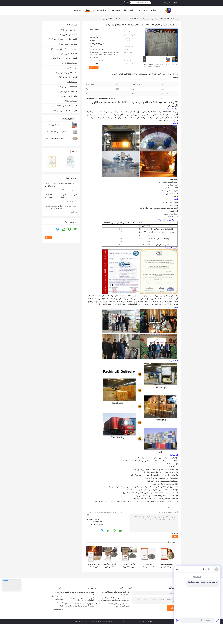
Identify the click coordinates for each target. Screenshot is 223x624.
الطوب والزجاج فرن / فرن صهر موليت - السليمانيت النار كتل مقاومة (80, 599)
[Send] (177, 620)
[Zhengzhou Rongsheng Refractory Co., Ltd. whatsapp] (71, 229)
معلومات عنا (116, 10)
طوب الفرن (72, 101)
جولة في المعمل (129, 10)
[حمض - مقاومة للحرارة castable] (74, 125)
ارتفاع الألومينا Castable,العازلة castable (120, 501)
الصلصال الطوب (71, 53)
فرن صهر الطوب (70, 30)
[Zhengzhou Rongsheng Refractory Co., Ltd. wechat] (65, 229)
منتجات (87, 10)
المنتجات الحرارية (70, 91)
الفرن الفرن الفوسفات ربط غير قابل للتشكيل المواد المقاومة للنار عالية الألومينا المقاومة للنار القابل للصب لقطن (148, 565)
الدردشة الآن (166, 2)
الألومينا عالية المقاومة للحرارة (65, 39)
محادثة (93, 68)
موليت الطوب (72, 82)
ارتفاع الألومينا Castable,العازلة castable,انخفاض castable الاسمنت (153, 501)
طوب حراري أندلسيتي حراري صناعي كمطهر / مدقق (78, 593)
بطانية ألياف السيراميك (68, 96)
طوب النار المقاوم (70, 34)
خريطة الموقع (58, 609)
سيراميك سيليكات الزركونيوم (66, 49)
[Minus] (177, 569)
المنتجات (172, 19)
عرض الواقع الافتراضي (100, 10)
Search (127, 3)
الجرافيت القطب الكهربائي (67, 110)
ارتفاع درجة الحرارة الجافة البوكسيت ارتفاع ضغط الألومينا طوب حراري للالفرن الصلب (79, 605)
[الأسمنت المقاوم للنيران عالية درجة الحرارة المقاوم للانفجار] (129, 554)
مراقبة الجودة (142, 10)
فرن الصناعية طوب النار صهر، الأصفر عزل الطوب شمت (115, 593)
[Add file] (217, 620)
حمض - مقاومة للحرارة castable (55, 125)
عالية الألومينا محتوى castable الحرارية (57, 132)
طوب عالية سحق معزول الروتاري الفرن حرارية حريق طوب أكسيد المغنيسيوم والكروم (113, 599)
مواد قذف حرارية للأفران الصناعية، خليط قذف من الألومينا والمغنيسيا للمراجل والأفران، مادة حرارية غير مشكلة (94, 565)
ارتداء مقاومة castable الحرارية (55, 138)
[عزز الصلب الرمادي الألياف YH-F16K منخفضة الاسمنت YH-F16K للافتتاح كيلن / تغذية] (161, 42)
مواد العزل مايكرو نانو (69, 44)
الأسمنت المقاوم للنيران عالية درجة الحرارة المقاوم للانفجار (129, 565)
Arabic (178, 3)
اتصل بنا (153, 10)
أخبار (61, 606)
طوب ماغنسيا (72, 68)
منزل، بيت (77, 10)
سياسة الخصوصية (150, 621)
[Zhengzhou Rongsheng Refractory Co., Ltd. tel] (98, 533)
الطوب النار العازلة (70, 77)
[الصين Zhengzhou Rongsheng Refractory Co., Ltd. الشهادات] (51, 161)
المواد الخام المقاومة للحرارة (66, 58)
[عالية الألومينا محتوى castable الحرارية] (75, 131)
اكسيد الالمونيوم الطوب (68, 72)
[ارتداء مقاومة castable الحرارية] (75, 138)
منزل (178, 19)
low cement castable (101, 501)
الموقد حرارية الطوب (69, 106)
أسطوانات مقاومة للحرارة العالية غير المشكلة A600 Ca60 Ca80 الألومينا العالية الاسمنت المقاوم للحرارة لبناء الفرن (167, 565)
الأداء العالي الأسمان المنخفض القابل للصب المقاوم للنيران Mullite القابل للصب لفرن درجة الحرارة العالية (110, 565)
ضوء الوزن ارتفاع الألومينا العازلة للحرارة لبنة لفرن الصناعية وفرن (114, 605)
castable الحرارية (161, 19)
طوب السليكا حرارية (69, 63)
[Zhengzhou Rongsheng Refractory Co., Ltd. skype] (59, 229)
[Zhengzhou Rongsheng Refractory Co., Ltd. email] (77, 229)
